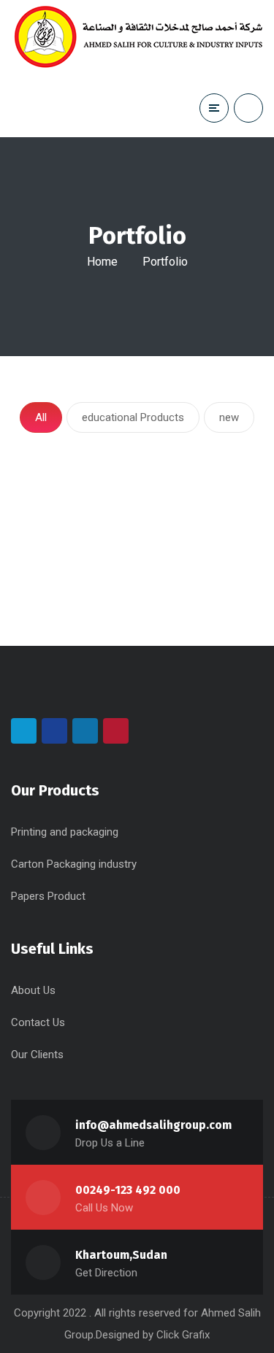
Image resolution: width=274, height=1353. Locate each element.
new (229, 417)
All (41, 417)
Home (102, 262)
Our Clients (37, 1054)
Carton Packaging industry (74, 864)
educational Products (133, 417)
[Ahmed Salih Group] (139, 39)
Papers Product (48, 896)
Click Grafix (183, 1334)
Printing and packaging (64, 832)
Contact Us (38, 1022)
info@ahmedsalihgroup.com (153, 1125)
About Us (33, 990)
